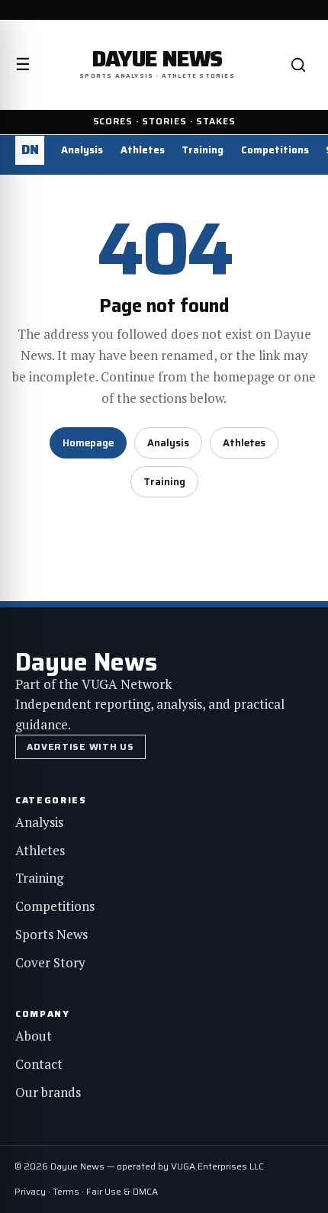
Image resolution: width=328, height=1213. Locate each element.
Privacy (30, 1191)
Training (202, 150)
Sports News (51, 934)
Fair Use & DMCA (122, 1191)
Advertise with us (80, 746)
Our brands (48, 1092)
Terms (66, 1191)
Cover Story (50, 962)
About (33, 1035)
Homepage (88, 443)
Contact (39, 1064)
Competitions (275, 150)
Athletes (143, 150)
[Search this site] (298, 64)
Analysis (82, 150)
